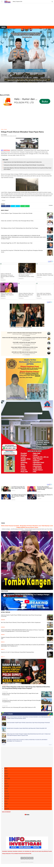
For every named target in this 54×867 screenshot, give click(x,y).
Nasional (6, 791)
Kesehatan (6, 786)
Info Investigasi (30, 862)
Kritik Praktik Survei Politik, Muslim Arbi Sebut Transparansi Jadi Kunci (24, 352)
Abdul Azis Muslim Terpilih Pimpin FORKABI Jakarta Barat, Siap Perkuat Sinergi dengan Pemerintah (21, 615)
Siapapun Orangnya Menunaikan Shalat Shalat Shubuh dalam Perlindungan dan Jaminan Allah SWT (23, 638)
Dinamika (6, 773)
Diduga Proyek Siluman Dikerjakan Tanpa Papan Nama (22, 132)
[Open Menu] (2, 1)
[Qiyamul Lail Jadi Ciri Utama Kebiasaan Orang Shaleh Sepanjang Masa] (50, 655)
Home (2, 129)
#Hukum (3, 200)
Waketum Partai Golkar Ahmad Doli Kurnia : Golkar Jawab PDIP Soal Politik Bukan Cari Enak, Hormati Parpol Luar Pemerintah (24, 337)
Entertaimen (7, 778)
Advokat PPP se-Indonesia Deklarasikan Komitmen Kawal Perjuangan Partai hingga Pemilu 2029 (24, 332)
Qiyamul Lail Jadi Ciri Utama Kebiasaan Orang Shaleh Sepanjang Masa (17, 652)
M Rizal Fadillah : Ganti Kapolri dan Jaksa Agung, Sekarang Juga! (24, 342)
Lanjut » (50, 744)
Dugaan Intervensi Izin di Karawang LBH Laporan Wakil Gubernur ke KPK (19, 707)
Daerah (6, 770)
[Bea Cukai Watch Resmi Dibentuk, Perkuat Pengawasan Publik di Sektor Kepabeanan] (50, 625)
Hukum (5, 129)
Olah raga (6, 793)
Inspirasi (6, 783)
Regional (6, 803)
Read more (28, 335)
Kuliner (6, 788)
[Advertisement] (27, 15)
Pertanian (6, 798)
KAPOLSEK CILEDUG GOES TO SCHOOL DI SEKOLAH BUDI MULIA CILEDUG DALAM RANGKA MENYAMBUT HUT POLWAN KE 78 (23, 645)
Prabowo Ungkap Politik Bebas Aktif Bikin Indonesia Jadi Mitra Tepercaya (24, 347)
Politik (5, 801)
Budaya (5, 768)
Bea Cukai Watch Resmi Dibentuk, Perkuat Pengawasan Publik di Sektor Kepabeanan (21, 622)
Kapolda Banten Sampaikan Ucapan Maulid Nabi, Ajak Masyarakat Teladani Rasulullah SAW (27, 728)
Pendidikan (6, 796)
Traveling (6, 808)
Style (5, 806)
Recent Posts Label (27, 356)
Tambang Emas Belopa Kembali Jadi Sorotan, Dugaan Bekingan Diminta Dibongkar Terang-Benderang (24, 165)
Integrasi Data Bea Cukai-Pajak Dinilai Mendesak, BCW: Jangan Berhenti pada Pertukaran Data (23, 162)
